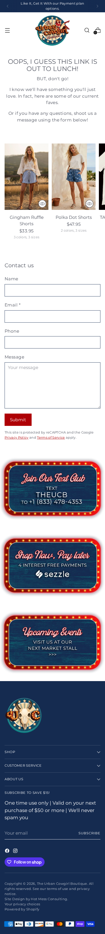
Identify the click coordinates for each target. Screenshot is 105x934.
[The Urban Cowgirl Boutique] (52, 30)
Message (14, 357)
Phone (12, 331)
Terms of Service (51, 437)
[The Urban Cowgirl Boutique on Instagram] (16, 851)
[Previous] (7, 6)
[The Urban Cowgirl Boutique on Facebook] (8, 851)
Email (13, 304)
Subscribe (89, 833)
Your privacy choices (22, 904)
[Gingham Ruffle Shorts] (26, 176)
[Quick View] (42, 204)
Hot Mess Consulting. (49, 899)
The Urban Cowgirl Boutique (62, 883)
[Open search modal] (87, 30)
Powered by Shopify (22, 909)
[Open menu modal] (7, 30)
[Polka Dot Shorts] (74, 176)
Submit (18, 419)
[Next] (97, 6)
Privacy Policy (17, 437)
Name (11, 278)
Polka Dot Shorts (74, 217)
